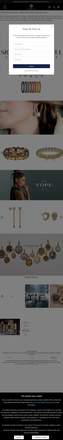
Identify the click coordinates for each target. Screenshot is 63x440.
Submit (31, 66)
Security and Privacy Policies (31, 70)
